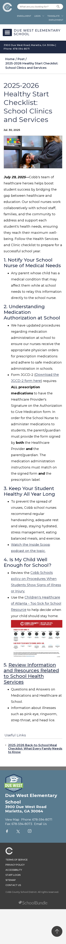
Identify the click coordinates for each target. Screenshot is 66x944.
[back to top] (57, 931)
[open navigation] (7, 32)
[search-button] (58, 6)
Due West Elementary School (37, 32)
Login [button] (37, 16)
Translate (53, 16)
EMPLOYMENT (56, 20)
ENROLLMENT (24, 16)
